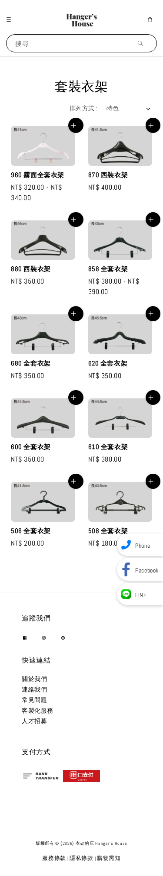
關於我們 (34, 679)
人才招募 (34, 721)
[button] (10, 19)
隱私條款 (81, 858)
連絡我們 (34, 689)
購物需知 (109, 858)
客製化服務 (37, 710)
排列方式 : (83, 108)
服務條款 (54, 858)
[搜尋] (142, 43)
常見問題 (34, 700)
